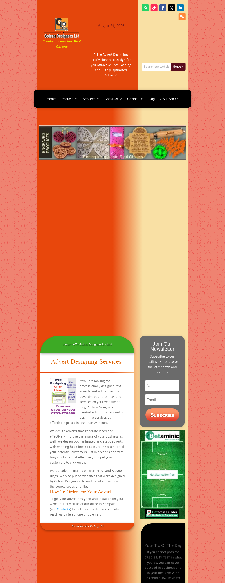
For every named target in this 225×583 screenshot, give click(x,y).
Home (51, 99)
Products (66, 99)
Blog (151, 99)
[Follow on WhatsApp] (145, 7)
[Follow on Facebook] (162, 7)
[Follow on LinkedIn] (180, 7)
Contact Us (135, 99)
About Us (111, 99)
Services (89, 99)
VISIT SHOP (169, 99)
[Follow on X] (171, 7)
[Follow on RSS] (182, 16)
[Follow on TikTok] (154, 7)
